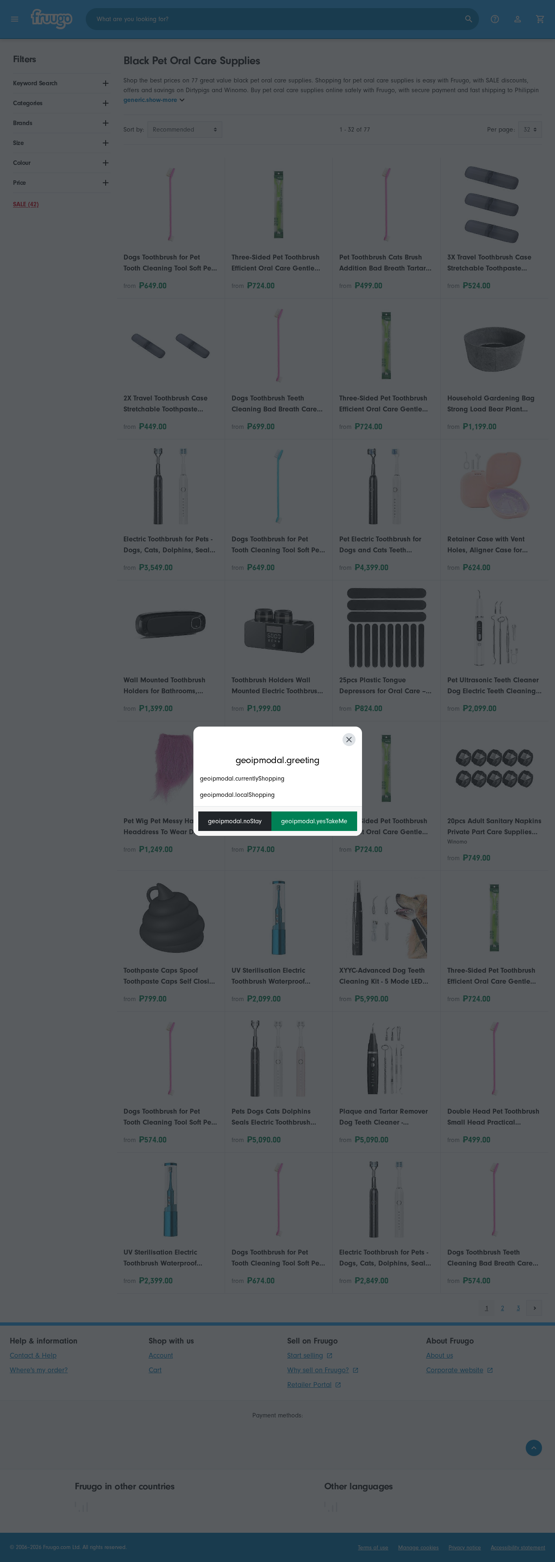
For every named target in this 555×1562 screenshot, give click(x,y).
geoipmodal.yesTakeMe (314, 821)
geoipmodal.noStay (235, 821)
